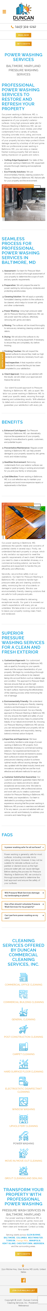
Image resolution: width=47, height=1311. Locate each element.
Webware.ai (23, 1306)
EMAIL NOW (23, 35)
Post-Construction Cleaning (23, 1036)
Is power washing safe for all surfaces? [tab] (23, 847)
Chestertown (24, 1243)
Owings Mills (22, 1241)
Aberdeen (38, 1243)
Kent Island (9, 1243)
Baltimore (9, 1238)
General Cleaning (23, 1019)
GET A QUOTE (23, 44)
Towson (10, 1241)
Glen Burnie (33, 1235)
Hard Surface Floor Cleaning (23, 1071)
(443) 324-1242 (25, 26)
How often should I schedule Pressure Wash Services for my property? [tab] (22, 905)
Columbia (21, 1238)
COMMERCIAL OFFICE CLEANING (23, 984)
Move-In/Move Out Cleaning (23, 1160)
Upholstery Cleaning (23, 1126)
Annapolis (34, 1241)
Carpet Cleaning (23, 1054)
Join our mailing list (23, 1290)
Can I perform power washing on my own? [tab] (21, 916)
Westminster (35, 1238)
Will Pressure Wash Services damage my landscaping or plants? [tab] (22, 894)
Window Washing (23, 1109)
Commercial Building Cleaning (23, 1002)
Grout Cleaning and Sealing (23, 1178)
